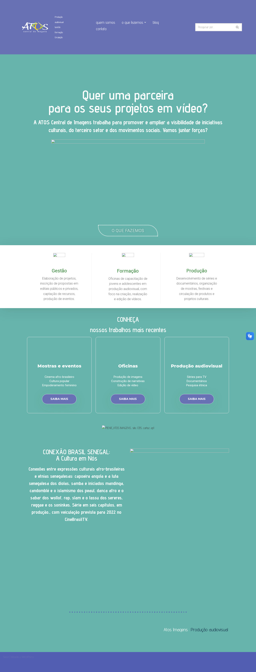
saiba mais (59, 399)
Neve (6, 657)
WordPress (28, 657)
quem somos (105, 22)
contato (101, 29)
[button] (145, 22)
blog (156, 22)
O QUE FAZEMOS (128, 230)
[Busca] (237, 27)
